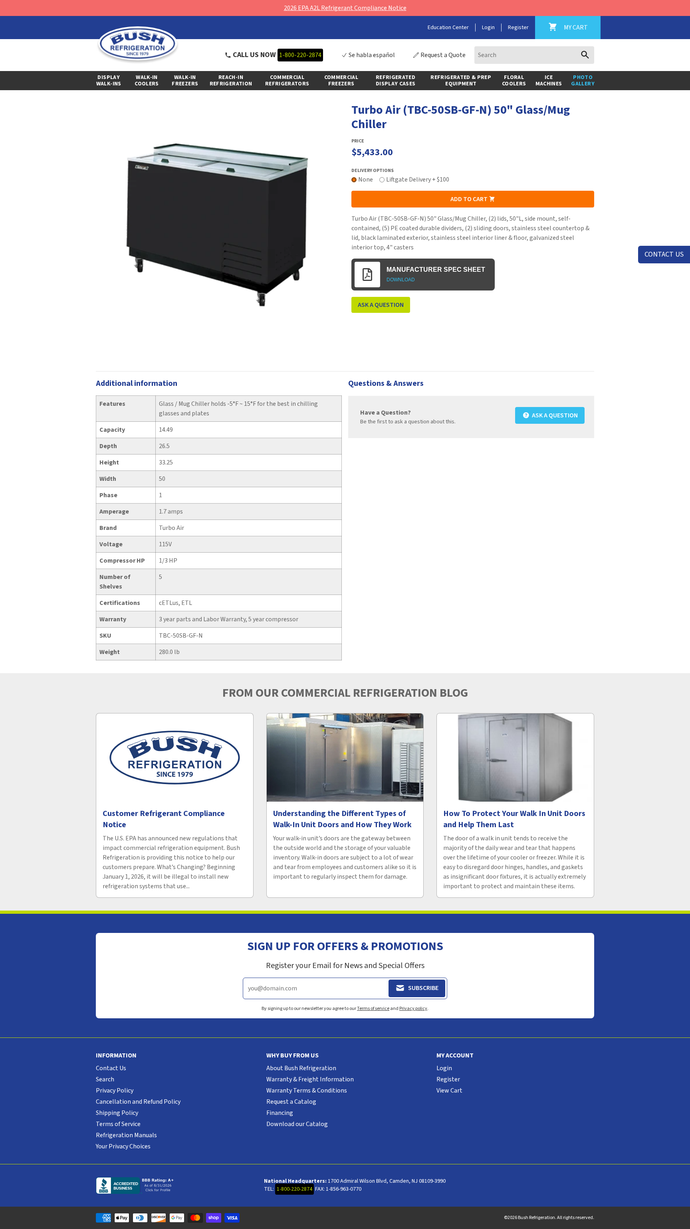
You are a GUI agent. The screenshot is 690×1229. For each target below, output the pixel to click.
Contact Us (111, 1068)
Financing (279, 1112)
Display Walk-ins (108, 80)
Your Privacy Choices (123, 1146)
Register (518, 28)
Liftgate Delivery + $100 (417, 179)
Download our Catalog (297, 1124)
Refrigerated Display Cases (396, 80)
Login (488, 28)
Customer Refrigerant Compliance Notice (164, 819)
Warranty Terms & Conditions (306, 1090)
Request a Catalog (291, 1101)
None (365, 179)
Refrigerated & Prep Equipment (460, 80)
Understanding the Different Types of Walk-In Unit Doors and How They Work (342, 819)
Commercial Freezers (341, 80)
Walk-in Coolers (147, 80)
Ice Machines (548, 80)
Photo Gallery (582, 80)
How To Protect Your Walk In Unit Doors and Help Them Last (514, 819)
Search (105, 1079)
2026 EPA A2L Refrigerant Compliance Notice (345, 8)
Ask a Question (381, 304)
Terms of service (373, 1008)
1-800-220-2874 (300, 55)
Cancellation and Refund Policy (138, 1101)
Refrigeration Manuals (126, 1135)
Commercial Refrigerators (287, 80)
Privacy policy (413, 1008)
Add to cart (469, 199)
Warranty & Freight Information (310, 1079)
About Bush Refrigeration (301, 1068)
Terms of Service (118, 1124)
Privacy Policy (114, 1090)
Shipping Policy (117, 1112)
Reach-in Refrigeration (231, 80)
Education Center (448, 28)
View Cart (449, 1090)
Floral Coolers (514, 80)
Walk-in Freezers (185, 80)
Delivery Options (372, 170)
